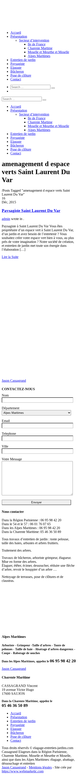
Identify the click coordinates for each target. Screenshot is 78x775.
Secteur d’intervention (34, 40)
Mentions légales (40, 767)
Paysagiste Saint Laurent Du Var (31, 210)
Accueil (15, 32)
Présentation (18, 36)
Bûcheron (17, 71)
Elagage (15, 67)
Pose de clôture (20, 75)
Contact (15, 79)
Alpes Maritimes (39, 56)
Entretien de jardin (23, 60)
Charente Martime (40, 48)
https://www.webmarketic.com (23, 771)
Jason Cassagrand (14, 380)
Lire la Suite (10, 257)
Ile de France (37, 44)
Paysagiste (17, 64)
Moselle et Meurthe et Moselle (48, 52)
